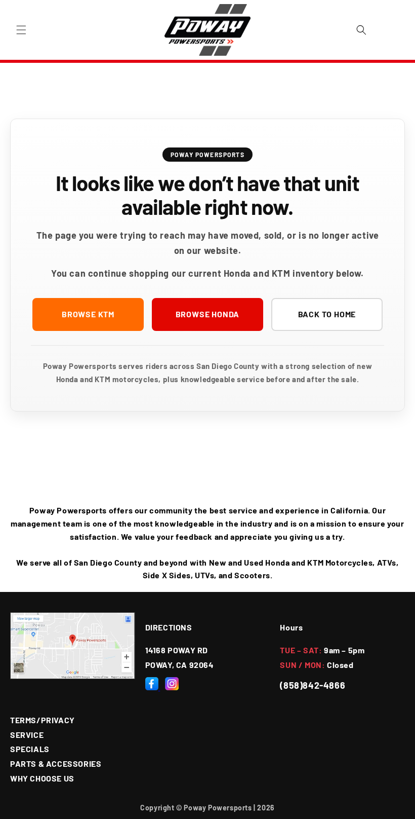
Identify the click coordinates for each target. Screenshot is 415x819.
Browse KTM (88, 314)
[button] (21, 30)
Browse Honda (208, 314)
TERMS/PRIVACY (42, 720)
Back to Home (327, 314)
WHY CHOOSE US (42, 778)
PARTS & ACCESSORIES (55, 763)
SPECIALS (30, 749)
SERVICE (27, 734)
